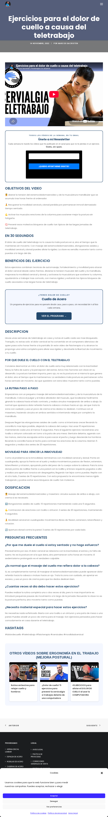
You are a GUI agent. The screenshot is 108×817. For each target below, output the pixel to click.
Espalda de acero (14, 756)
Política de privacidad (57, 813)
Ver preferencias (54, 807)
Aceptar (54, 796)
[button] (101, 773)
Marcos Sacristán (68, 43)
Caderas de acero (15, 766)
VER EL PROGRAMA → (54, 316)
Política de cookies (38, 813)
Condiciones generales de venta (39, 762)
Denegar (54, 801)
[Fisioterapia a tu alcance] (8, 4)
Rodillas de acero (15, 761)
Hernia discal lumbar (12, 750)
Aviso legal (73, 813)
